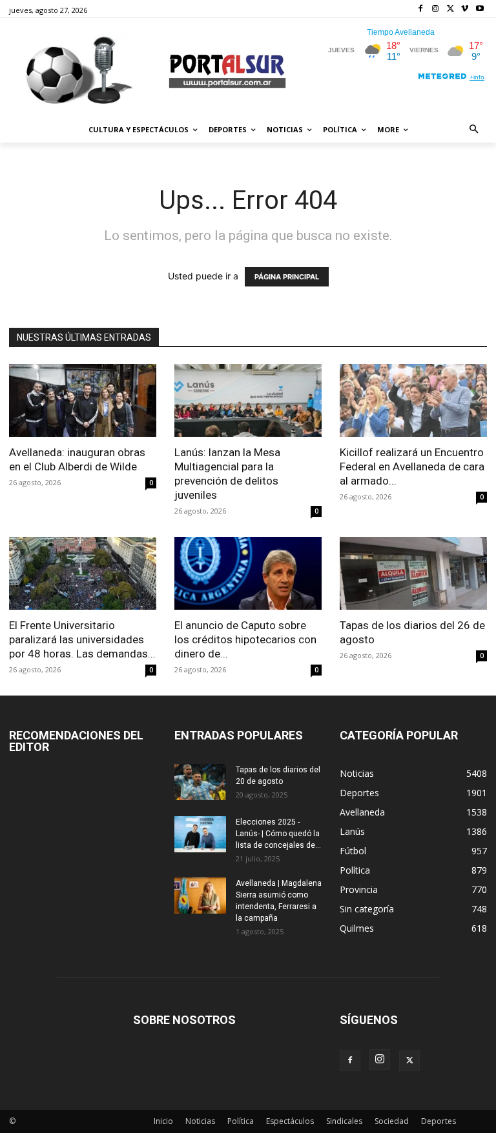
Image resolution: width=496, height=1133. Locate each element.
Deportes (438, 1121)
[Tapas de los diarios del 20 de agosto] (200, 782)
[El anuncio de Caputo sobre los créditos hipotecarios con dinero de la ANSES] (248, 573)
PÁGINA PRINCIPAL (286, 276)
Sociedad (392, 1121)
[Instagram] (435, 9)
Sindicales (344, 1121)
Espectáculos (290, 1121)
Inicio (163, 1121)
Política (240, 1121)
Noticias (200, 1121)
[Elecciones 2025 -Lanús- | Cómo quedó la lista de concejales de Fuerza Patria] (200, 834)
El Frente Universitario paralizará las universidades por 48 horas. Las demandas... (82, 639)
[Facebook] (420, 9)
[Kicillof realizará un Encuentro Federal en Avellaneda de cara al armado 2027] (413, 400)
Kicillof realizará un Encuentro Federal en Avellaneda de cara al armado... (412, 466)
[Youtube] (479, 9)
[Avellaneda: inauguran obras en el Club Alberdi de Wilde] (82, 400)
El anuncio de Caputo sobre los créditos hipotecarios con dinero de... (245, 639)
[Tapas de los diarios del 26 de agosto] (413, 573)
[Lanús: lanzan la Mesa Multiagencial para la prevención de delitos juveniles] (248, 400)
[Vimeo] (464, 9)
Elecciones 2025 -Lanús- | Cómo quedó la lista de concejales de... (278, 833)
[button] (474, 130)
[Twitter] (450, 9)
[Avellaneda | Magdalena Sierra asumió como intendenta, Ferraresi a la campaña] (200, 895)
